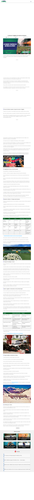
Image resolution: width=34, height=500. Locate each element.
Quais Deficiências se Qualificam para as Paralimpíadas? (15, 333)
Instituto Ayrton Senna (15, 382)
